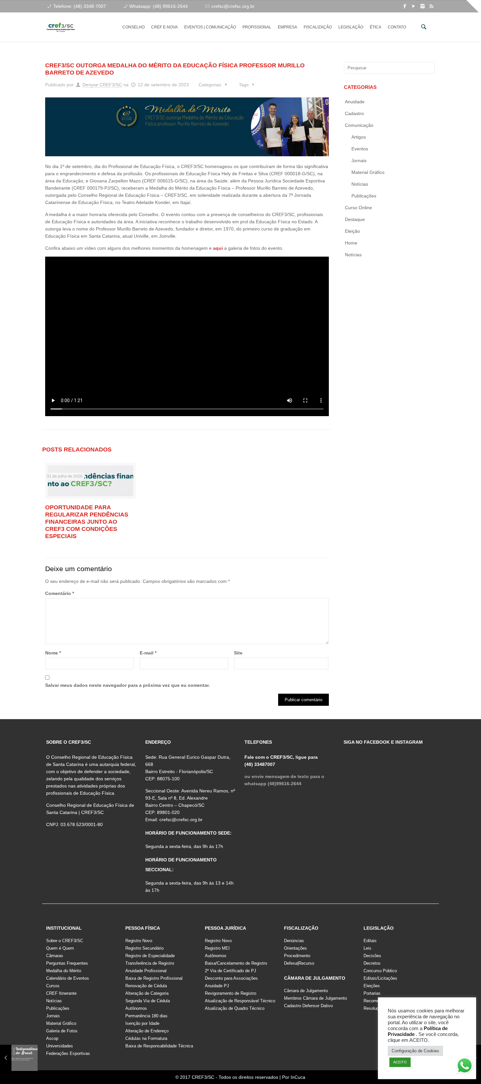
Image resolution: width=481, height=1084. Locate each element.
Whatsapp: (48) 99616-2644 (158, 6)
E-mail (148, 652)
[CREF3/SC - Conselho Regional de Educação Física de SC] (60, 22)
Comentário (59, 593)
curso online (358, 207)
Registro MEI (217, 948)
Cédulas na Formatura (146, 1038)
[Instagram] (422, 6)
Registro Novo (138, 940)
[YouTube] (413, 6)
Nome (53, 652)
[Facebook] (404, 6)
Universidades (59, 1045)
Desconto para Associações (231, 978)
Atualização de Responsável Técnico (240, 1000)
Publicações (363, 195)
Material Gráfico (61, 1023)
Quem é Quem (60, 948)
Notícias (359, 184)
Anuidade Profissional (146, 970)
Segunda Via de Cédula (147, 1000)
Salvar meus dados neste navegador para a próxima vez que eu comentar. (127, 685)
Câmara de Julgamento (306, 990)
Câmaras (54, 955)
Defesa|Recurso (299, 963)
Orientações (295, 948)
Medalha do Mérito (63, 970)
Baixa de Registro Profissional (154, 978)
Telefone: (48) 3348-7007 (79, 6)
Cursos (53, 985)
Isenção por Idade (142, 1023)
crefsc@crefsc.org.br (233, 6)
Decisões (372, 955)
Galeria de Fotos (62, 1030)
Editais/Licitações (380, 978)
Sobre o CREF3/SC (64, 940)
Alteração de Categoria (147, 993)
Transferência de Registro (149, 963)
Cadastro (354, 113)
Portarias (372, 993)
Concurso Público (380, 970)
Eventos (359, 148)
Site (238, 652)
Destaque (355, 219)
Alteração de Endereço (147, 1030)
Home (351, 243)
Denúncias (294, 940)
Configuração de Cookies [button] (415, 1050)
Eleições (372, 985)
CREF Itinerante (61, 993)
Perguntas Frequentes (67, 963)
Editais (370, 940)
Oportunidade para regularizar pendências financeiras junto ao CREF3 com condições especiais (86, 521)
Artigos (358, 137)
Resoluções (375, 1008)
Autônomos (136, 1008)
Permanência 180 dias (146, 1015)
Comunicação (359, 125)
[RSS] (431, 6)
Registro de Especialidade (150, 955)
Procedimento (297, 955)
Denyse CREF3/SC (102, 84)
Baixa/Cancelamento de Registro (236, 963)
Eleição (352, 231)
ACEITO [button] (400, 1062)
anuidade (355, 101)
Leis (367, 948)
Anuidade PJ (217, 985)
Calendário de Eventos (67, 978)
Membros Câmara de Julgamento (315, 998)
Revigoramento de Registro (230, 993)
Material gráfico (367, 172)
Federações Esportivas (68, 1053)
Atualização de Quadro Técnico (234, 1008)
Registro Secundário (144, 948)
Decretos (372, 963)
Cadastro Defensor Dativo (308, 1005)
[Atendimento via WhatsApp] (464, 1066)
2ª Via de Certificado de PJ (230, 970)
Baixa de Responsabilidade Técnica (159, 1045)
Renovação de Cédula (146, 985)
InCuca (298, 1077)
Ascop (52, 1038)
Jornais (358, 160)
